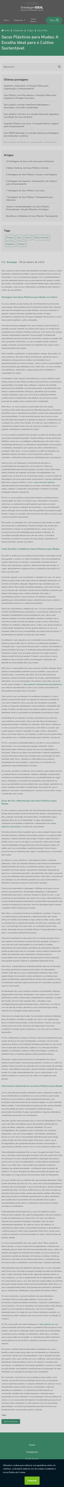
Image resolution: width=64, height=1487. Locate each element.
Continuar (32, 1481)
